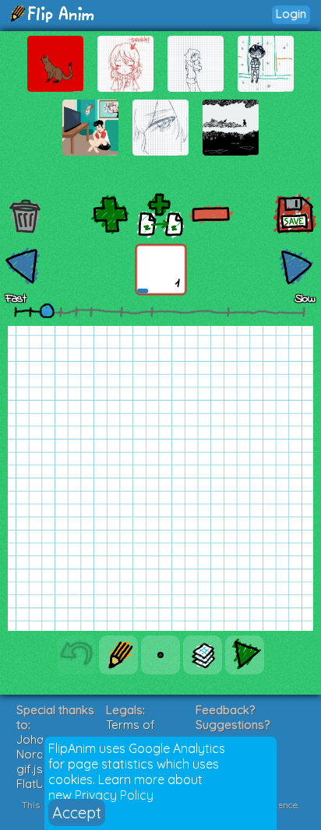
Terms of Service (130, 732)
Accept (76, 812)
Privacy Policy (114, 795)
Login (291, 13)
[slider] (47, 310)
